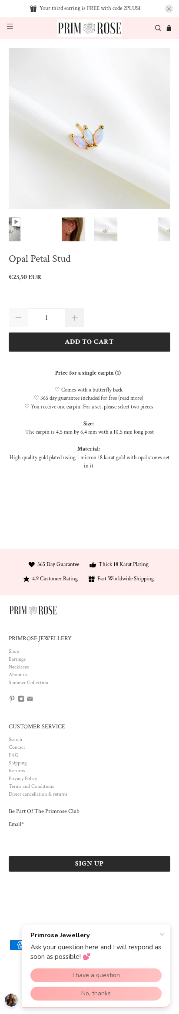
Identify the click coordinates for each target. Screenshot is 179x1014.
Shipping (18, 763)
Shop (14, 651)
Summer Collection (28, 682)
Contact (17, 747)
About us (18, 675)
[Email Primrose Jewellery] (30, 701)
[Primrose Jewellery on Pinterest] (12, 701)
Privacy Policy (23, 778)
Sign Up (89, 863)
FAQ (13, 755)
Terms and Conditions (31, 786)
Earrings (17, 659)
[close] (169, 8)
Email (16, 824)
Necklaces (19, 667)
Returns (17, 770)
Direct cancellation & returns (38, 794)
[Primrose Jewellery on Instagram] (21, 701)
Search (15, 739)
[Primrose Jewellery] (89, 28)
